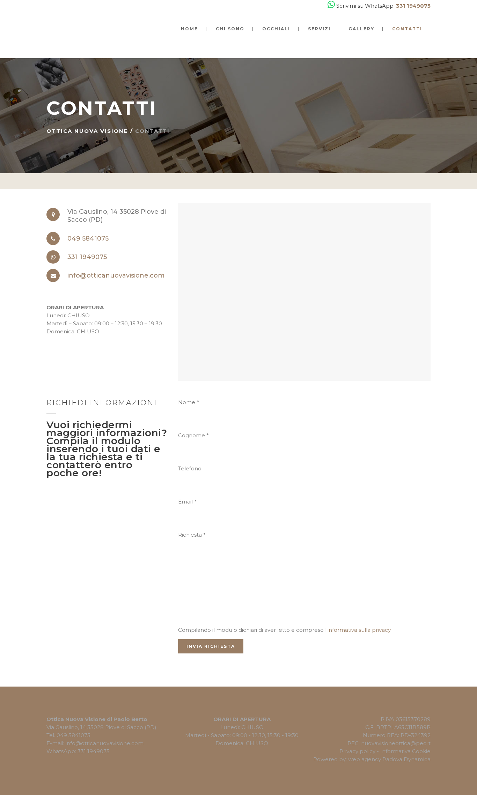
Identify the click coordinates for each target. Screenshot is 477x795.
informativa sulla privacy (359, 630)
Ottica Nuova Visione (87, 131)
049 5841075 (88, 238)
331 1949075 (87, 257)
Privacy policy (357, 751)
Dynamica (417, 759)
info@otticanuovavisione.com (115, 275)
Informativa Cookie (405, 751)
